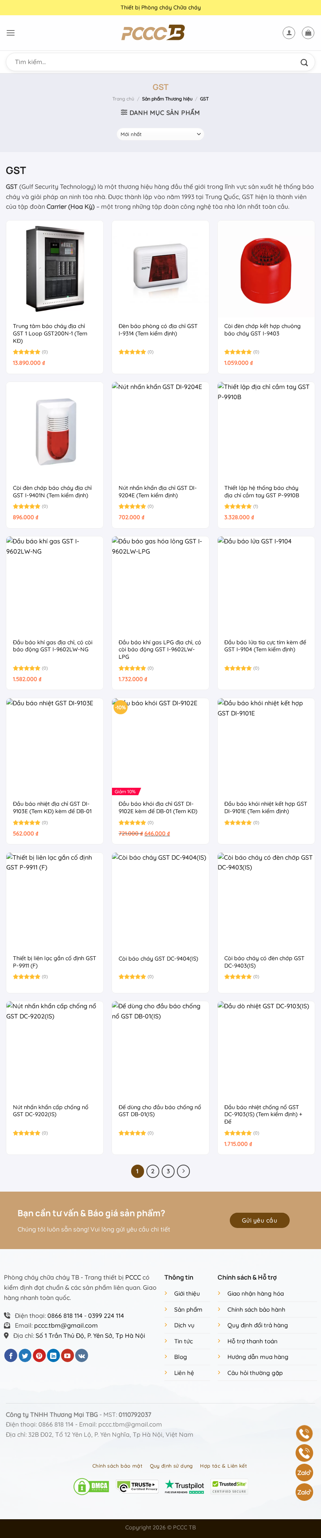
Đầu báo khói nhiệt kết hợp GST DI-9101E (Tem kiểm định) (265, 807)
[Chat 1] (304, 1472)
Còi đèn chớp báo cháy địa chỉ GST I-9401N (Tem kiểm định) (52, 491)
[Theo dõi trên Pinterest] (39, 1355)
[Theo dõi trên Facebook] (10, 1355)
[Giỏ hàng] (308, 33)
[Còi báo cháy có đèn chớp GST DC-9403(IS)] (266, 901)
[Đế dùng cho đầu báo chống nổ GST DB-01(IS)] (160, 1049)
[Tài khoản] (289, 33)
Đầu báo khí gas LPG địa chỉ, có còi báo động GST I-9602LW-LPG (160, 649)
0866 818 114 (65, 1315)
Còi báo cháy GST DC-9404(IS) (158, 958)
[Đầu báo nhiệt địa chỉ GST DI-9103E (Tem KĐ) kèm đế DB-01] (54, 746)
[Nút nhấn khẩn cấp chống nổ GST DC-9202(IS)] (54, 1049)
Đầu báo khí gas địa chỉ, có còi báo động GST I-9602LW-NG (52, 646)
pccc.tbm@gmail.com (66, 1325)
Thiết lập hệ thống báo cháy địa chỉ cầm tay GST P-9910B (261, 491)
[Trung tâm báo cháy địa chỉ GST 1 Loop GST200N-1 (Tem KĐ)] (54, 268)
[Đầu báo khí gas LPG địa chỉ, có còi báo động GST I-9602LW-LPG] (160, 584)
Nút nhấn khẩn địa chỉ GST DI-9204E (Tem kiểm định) (158, 491)
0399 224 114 (106, 1315)
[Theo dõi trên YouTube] (67, 1355)
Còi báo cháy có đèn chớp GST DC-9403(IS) (264, 962)
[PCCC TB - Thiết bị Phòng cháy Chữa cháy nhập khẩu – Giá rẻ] (160, 33)
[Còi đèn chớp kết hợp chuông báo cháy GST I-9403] (266, 268)
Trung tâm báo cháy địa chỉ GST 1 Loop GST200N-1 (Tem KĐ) (50, 333)
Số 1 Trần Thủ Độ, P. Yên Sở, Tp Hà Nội (90, 1335)
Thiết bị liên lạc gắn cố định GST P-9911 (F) (54, 962)
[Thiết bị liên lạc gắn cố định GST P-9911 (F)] (54, 901)
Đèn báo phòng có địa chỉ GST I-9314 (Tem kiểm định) (158, 330)
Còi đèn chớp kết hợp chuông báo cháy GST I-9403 (262, 330)
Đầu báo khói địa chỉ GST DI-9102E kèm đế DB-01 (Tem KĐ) (158, 807)
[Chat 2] (304, 1492)
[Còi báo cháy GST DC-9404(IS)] (160, 901)
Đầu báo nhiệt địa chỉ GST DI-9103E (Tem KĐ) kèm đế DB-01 (52, 807)
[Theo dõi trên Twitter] (25, 1355)
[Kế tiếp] (183, 1171)
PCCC (133, 1277)
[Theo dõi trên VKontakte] (81, 1355)
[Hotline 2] (304, 1453)
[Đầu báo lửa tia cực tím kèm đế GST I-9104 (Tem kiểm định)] (266, 584)
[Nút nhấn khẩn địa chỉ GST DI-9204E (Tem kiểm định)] (160, 430)
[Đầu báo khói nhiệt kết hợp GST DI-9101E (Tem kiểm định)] (266, 746)
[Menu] (10, 32)
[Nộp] (306, 62)
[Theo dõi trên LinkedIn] (53, 1355)
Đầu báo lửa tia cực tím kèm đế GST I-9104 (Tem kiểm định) (265, 646)
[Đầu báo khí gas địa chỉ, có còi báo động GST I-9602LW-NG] (54, 584)
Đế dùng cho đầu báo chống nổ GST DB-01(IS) (160, 1111)
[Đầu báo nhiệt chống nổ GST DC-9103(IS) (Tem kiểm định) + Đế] (266, 1049)
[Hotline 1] (304, 1433)
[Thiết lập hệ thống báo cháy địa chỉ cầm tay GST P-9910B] (266, 430)
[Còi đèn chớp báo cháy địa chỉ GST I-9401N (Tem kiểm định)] (54, 430)
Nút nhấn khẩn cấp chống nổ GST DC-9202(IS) (50, 1111)
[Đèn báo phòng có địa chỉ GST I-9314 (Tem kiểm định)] (160, 268)
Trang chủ (123, 99)
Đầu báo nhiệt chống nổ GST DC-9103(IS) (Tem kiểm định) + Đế (263, 1114)
